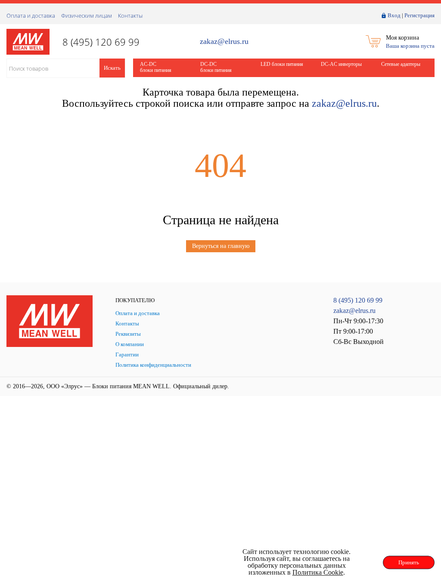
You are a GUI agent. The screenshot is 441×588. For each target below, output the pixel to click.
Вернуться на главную (220, 246)
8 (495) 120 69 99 (357, 300)
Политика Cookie (317, 572)
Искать (112, 68)
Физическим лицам (86, 15)
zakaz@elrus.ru (224, 41)
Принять (408, 562)
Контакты (130, 15)
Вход (394, 15)
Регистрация (419, 15)
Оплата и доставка (30, 15)
